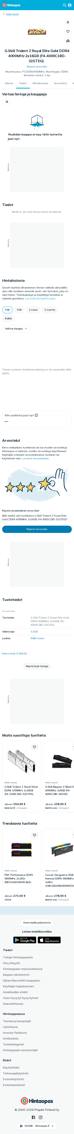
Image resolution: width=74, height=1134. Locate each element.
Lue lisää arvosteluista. (35, 458)
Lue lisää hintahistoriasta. (40, 298)
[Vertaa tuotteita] (68, 41)
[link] (21, 776)
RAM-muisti (12, 14)
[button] (68, 22)
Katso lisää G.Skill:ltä (14, 653)
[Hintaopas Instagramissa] (40, 1117)
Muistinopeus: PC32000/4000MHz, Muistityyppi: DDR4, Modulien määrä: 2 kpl (37, 73)
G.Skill (34, 631)
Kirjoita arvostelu (37, 66)
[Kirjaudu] (70, 5)
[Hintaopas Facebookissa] (33, 1117)
